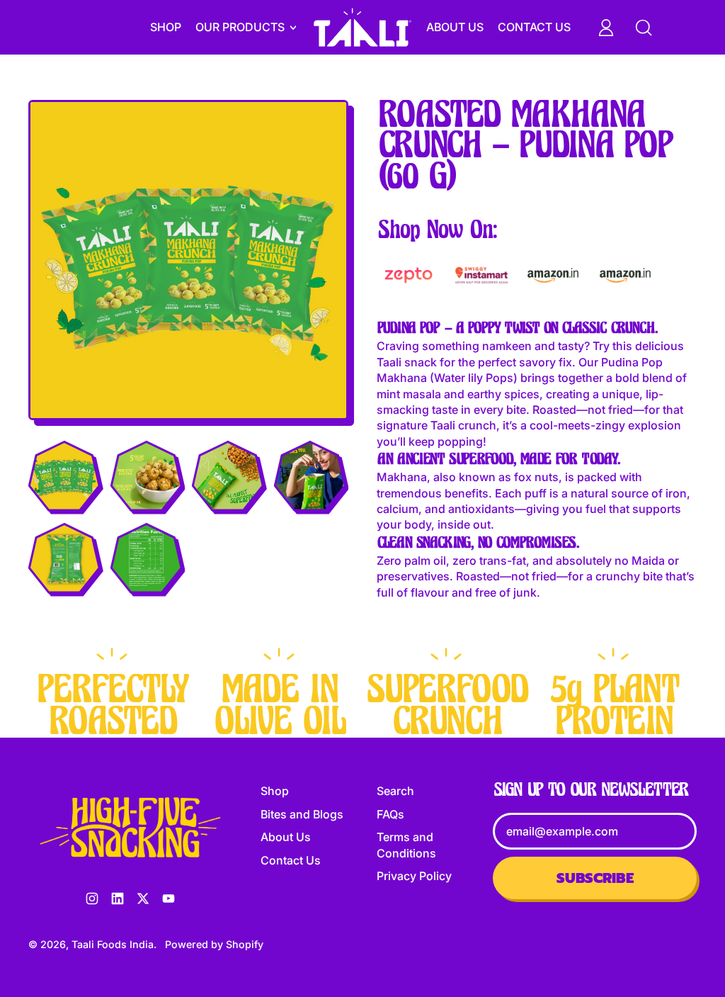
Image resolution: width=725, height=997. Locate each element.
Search (395, 791)
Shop (165, 27)
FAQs (390, 814)
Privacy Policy (414, 876)
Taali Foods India (113, 944)
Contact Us (534, 27)
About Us (455, 27)
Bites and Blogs (302, 814)
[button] (64, 476)
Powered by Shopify (214, 944)
